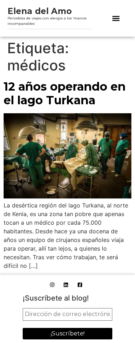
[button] (116, 18)
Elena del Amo (40, 11)
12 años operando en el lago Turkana (65, 93)
